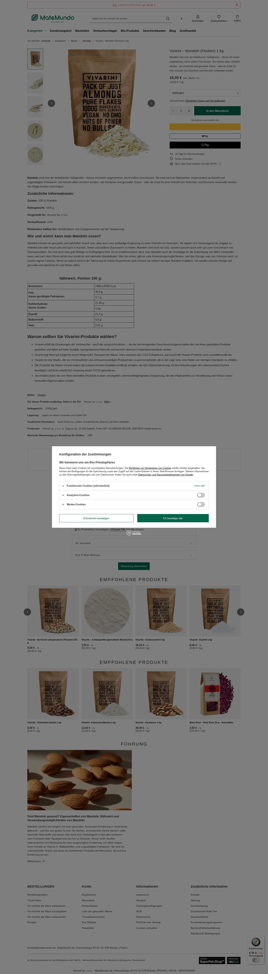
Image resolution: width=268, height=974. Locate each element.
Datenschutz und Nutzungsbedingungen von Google (165, 474)
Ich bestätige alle (173, 518)
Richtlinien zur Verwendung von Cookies (150, 468)
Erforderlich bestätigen (96, 518)
